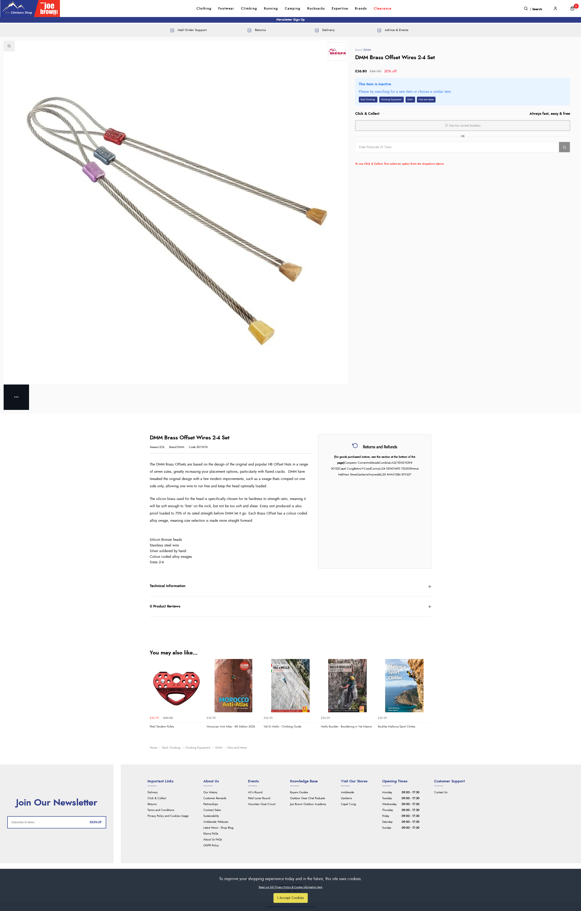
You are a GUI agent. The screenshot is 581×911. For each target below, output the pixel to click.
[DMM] (337, 51)
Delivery (153, 792)
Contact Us (440, 792)
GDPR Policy (211, 845)
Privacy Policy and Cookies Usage (168, 816)
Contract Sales (212, 810)
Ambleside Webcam (215, 821)
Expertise (340, 8)
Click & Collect (157, 798)
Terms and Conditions (161, 810)
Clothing (204, 8)
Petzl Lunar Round (259, 798)
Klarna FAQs (210, 833)
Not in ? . (384, 157)
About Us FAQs (212, 839)
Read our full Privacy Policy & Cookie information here (290, 887)
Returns (152, 804)
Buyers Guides (299, 792)
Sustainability (211, 816)
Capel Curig (348, 804)
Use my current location (464, 125)
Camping (292, 8)
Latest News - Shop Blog (218, 827)
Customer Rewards (214, 798)
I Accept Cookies (290, 898)
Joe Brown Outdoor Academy (308, 804)
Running (271, 8)
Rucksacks (316, 8)
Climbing (249, 8)
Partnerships (210, 804)
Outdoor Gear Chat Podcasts (307, 798)
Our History (210, 792)
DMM (367, 50)
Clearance (382, 8)
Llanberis (346, 798)
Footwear (226, 8)
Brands (361, 8)
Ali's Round (255, 792)
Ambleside (347, 792)
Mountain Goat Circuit (261, 804)
